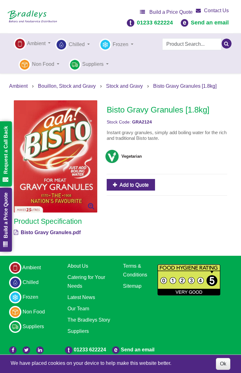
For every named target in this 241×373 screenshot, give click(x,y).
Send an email (210, 22)
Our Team (78, 308)
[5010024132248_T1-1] (55, 156)
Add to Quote (134, 184)
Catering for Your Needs (86, 282)
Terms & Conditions (135, 270)
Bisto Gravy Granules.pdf (50, 232)
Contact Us (216, 10)
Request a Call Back (5, 150)
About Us (77, 266)
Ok (223, 363)
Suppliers (78, 331)
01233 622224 (155, 22)
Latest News (81, 297)
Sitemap (132, 286)
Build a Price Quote (170, 12)
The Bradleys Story (88, 320)
